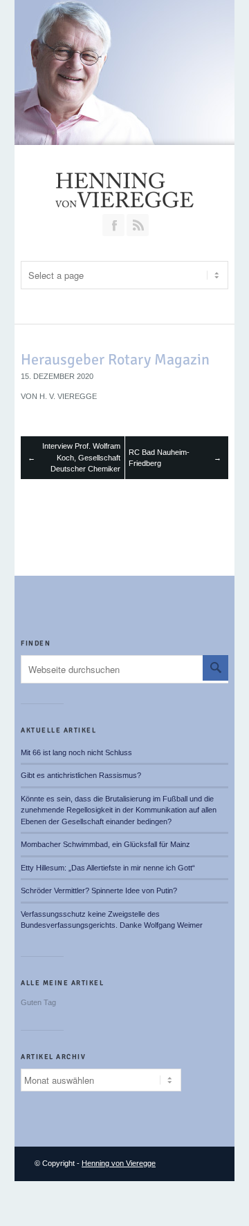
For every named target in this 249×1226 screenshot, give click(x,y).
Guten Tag (38, 1002)
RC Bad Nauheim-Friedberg (159, 458)
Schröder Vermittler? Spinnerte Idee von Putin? (99, 890)
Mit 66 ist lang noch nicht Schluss (76, 752)
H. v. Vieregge (68, 396)
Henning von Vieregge (119, 1163)
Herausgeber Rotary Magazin (115, 359)
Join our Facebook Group (113, 225)
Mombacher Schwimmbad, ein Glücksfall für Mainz (105, 844)
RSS (138, 225)
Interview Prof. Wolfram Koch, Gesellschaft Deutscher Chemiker (81, 457)
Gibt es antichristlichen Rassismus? (81, 775)
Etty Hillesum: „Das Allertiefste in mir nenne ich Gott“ (108, 868)
